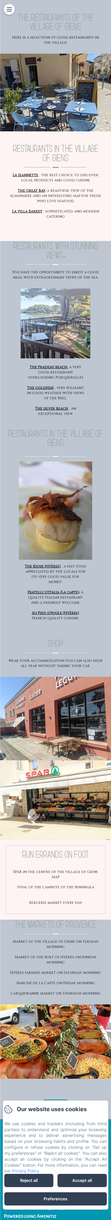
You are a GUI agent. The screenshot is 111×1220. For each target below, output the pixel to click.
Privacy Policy (25, 1170)
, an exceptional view (55, 411)
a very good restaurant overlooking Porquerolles (55, 372)
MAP (56, 877)
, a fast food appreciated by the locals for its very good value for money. (55, 574)
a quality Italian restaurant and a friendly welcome (55, 597)
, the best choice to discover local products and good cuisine (55, 178)
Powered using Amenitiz (30, 1216)
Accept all (82, 1180)
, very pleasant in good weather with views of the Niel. (55, 393)
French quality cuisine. (55, 616)
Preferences (55, 1198)
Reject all (29, 1180)
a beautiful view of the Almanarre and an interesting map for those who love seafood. (55, 195)
